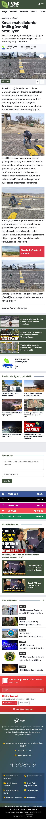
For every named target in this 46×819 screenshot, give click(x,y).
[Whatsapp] (29, 765)
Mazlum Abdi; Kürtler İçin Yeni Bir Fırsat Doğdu (29, 623)
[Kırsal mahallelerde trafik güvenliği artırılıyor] (23, 65)
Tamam (29, 816)
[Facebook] (12, 765)
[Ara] (39, 4)
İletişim (26, 806)
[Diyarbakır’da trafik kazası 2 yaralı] (12, 386)
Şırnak (34, 12)
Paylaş (7, 81)
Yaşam (42, 12)
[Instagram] (21, 765)
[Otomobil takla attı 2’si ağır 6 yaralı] (12, 405)
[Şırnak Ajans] (10, 4)
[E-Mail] (17, 367)
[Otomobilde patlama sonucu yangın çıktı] (34, 386)
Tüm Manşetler (32, 790)
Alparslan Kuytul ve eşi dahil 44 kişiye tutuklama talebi (31, 612)
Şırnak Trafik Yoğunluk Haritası (30, 784)
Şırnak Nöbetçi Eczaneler (11, 777)
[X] (17, 765)
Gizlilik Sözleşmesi (15, 806)
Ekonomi (24, 12)
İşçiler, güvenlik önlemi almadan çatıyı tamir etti (33, 415)
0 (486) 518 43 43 (10, 703)
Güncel (13, 12)
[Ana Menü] (42, 4)
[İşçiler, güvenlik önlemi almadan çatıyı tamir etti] (34, 405)
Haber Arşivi (31, 798)
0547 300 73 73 (24, 751)
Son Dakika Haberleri (14, 798)
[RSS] (34, 765)
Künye (4, 806)
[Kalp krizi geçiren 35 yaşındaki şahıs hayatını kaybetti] (34, 427)
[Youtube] (25, 765)
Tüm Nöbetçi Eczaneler (24, 709)
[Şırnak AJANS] (7, 363)
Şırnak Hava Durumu (34, 776)
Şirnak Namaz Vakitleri (10, 784)
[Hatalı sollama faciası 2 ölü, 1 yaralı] (12, 427)
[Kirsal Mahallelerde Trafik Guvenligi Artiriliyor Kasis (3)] (23, 202)
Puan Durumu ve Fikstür (11, 791)
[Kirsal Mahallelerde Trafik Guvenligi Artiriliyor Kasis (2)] (23, 276)
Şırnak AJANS (21, 362)
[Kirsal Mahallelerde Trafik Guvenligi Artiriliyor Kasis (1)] (23, 135)
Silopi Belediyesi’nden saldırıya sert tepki (30, 635)
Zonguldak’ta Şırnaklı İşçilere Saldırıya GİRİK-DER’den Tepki (31, 659)
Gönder (7, 481)
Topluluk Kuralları (36, 806)
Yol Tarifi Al (24, 703)
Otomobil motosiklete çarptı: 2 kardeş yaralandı (31, 647)
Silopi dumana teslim (31, 670)
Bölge (4, 12)
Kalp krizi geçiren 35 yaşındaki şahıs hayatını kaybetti (34, 436)
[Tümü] (43, 601)
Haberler (5, 18)
